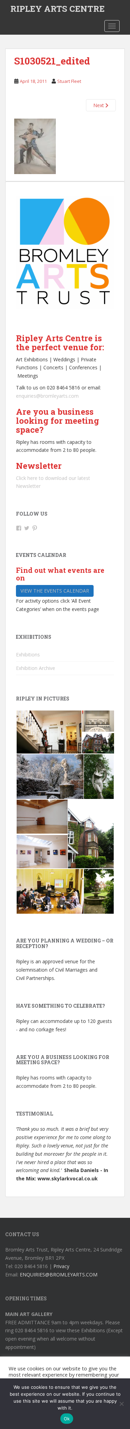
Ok (67, 1418)
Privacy (61, 1266)
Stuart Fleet (69, 81)
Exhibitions (28, 654)
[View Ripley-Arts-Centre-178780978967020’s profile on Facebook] (18, 528)
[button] (48, 732)
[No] (121, 1403)
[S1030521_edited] (35, 146)
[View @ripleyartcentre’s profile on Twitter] (26, 528)
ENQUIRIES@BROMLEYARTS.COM (58, 1274)
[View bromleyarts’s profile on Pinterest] (34, 528)
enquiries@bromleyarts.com (47, 396)
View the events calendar (54, 590)
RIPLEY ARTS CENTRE (57, 8)
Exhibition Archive (35, 668)
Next (99, 105)
